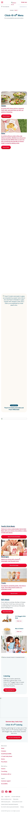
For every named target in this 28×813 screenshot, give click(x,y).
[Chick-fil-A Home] (14, 4)
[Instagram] (2, 791)
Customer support (6, 781)
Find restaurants (6, 6)
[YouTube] (10, 791)
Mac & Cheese (19, 628)
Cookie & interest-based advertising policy (9, 804)
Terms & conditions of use (6, 799)
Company (3, 751)
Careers (3, 768)
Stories (3, 759)
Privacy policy (15, 799)
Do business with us (6, 774)
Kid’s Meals (5, 600)
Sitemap (22, 806)
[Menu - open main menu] (2, 2)
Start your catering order (14, 737)
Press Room (4, 761)
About (2, 748)
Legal (2, 796)
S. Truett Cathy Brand (6, 756)
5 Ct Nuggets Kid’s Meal (20, 617)
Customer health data (15, 796)
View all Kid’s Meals (7, 611)
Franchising (4, 771)
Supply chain (7, 796)
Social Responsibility (6, 753)
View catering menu (10, 690)
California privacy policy (5, 801)
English (15, 10)
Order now (24, 2)
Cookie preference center (17, 801)
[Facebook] (6, 791)
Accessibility (4, 783)
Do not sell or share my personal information (10, 806)
